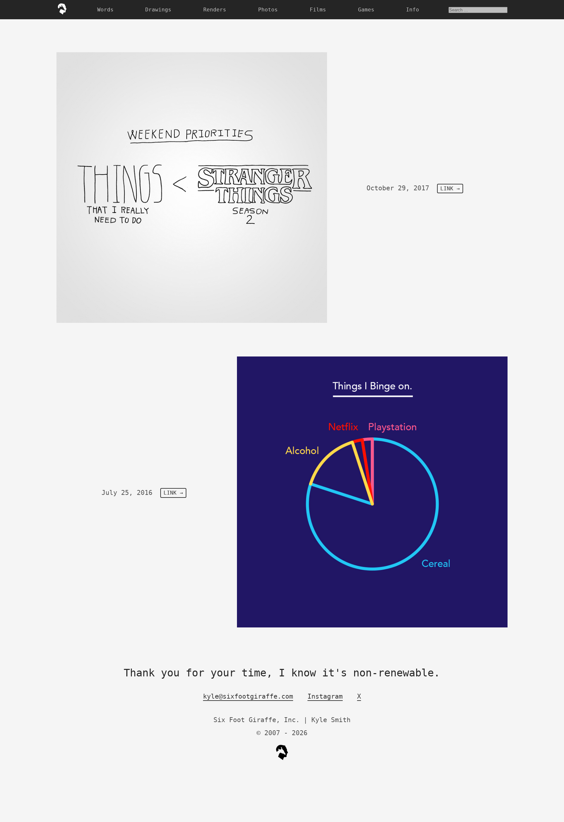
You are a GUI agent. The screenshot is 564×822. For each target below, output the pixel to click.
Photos (268, 10)
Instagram (325, 696)
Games (366, 10)
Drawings (158, 10)
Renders (214, 10)
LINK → (450, 188)
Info (412, 10)
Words (105, 10)
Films (318, 10)
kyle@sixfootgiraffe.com (248, 696)
